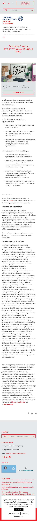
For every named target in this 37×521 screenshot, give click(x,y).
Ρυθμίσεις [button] (25, 513)
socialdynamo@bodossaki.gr (16, 453)
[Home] (4, 3)
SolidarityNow (8, 404)
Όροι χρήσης (18, 516)
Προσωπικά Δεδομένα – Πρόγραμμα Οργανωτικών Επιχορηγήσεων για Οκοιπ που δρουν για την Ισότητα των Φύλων (17, 494)
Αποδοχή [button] (18, 509)
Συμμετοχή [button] (18, 92)
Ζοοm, (10, 200)
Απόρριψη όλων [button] (14, 513)
